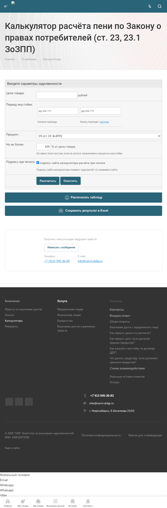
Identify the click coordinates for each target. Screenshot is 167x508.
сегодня (104, 121)
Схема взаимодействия (127, 368)
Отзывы (114, 382)
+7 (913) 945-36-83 (57, 261)
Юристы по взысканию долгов (23, 309)
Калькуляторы (14, 320)
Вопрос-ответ (120, 315)
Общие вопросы (120, 321)
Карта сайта (12, 447)
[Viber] (19, 402)
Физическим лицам (69, 315)
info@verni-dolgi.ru (90, 261)
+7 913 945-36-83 (102, 395)
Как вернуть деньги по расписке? (130, 333)
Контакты (117, 309)
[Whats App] (29, 402)
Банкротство (65, 320)
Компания (12, 301)
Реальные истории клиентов (127, 376)
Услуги (62, 301)
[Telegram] (9, 402)
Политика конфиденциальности (101, 435)
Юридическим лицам (70, 309)
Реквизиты (11, 326)
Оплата (9, 315)
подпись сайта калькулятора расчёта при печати (72, 163)
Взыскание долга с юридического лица (134, 327)
